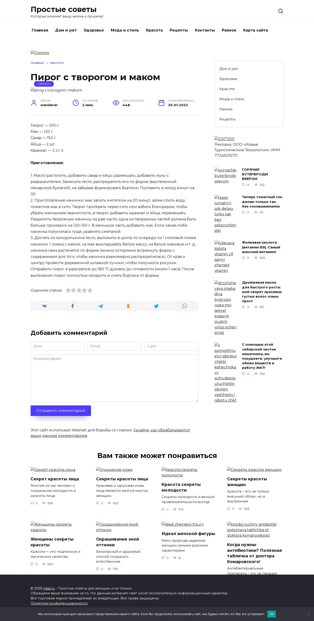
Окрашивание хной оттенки (117, 542)
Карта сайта (255, 30)
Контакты (205, 30)
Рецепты (179, 30)
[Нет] (308, 614)
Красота (154, 30)
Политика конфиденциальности (59, 603)
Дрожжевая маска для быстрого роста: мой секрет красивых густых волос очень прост (262, 292)
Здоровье (94, 30)
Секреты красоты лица (122, 478)
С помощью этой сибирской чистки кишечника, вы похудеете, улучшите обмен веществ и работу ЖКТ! (262, 356)
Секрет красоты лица (55, 478)
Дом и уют (66, 30)
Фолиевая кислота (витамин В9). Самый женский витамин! (261, 247)
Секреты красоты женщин (247, 481)
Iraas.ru (49, 588)
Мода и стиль (125, 30)
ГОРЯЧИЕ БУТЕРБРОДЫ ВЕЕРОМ (255, 174)
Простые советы (64, 9)
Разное (229, 30)
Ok (272, 614)
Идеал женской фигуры (188, 533)
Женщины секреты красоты (52, 542)
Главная (40, 30)
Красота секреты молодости (181, 487)
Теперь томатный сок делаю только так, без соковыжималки (262, 201)
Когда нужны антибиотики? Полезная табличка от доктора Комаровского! (254, 553)
